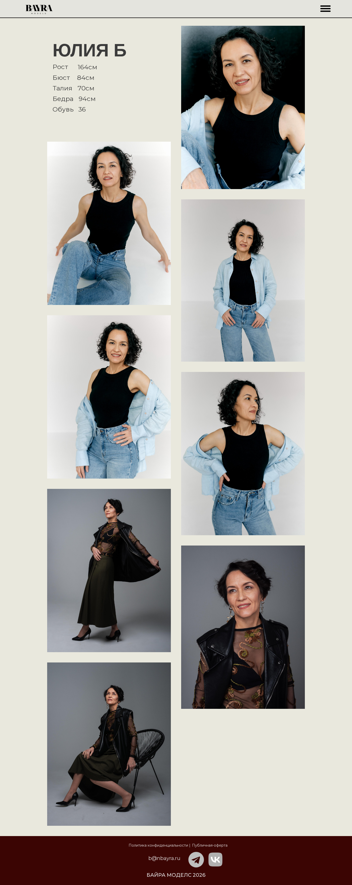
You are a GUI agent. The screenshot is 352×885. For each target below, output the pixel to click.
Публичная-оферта (210, 845)
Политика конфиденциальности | (159, 845)
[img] (196, 860)
